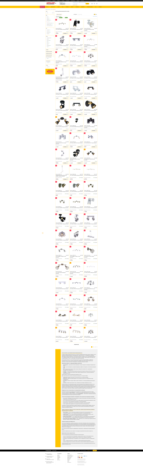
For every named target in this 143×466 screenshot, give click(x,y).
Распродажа (58, 457)
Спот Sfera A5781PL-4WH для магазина (90, 272)
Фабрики (58, 455)
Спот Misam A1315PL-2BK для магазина (62, 94)
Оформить (94, 450)
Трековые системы (49, 24)
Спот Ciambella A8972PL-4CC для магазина (89, 46)
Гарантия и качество (69, 456)
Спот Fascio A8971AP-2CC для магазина (76, 142)
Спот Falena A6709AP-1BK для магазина (62, 223)
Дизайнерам (73, 0)
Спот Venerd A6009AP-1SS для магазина (76, 191)
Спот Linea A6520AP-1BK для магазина (76, 29)
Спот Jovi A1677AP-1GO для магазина (90, 110)
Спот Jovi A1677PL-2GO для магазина (62, 126)
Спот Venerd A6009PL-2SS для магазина (62, 207)
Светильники (49, 20)
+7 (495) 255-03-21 (64, 4)
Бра (48, 16)
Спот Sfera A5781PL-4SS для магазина (76, 288)
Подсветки (48, 19)
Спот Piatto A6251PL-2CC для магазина (62, 304)
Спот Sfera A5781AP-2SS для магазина (76, 45)
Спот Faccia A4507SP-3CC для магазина (90, 240)
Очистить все (95, 16)
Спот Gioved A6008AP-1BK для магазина (76, 126)
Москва (64, 2)
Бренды (78, 0)
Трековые (48, 33)
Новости (68, 460)
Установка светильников (70, 455)
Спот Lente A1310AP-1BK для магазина (62, 110)
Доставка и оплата (47, 0)
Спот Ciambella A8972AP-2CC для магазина (61, 62)
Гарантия (54, 0)
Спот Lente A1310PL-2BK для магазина (76, 110)
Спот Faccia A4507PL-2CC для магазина (76, 240)
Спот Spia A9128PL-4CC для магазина (62, 337)
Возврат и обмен (69, 457)
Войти (97, 0)
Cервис (68, 453)
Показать (49, 71)
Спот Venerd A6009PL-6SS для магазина (90, 175)
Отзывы (63, 0)
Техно (48, 46)
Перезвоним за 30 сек (75, 2)
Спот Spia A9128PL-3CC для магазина (90, 61)
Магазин (61, 17)
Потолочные (49, 32)
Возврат (58, 0)
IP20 (48, 58)
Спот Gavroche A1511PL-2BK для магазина (89, 127)
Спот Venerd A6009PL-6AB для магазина (76, 175)
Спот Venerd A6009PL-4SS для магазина (62, 29)
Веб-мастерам (69, 458)
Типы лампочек (69, 462)
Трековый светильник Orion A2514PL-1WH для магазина (62, 78)
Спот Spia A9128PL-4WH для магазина (76, 337)
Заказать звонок (54, 450)
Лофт (48, 41)
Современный (49, 45)
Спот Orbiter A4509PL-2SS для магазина (90, 304)
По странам (58, 456)
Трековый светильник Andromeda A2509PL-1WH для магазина (61, 176)
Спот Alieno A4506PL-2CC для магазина (90, 223)
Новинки (58, 458)
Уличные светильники (50, 25)
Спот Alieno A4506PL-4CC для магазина (62, 240)
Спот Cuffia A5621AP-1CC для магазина (90, 142)
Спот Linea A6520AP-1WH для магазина (90, 207)
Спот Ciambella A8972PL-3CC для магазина (89, 289)
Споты (52, 9)
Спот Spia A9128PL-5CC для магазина (90, 337)
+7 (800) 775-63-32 (64, 3)
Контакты (82, 0)
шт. (89, 450)
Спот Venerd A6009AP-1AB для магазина (62, 191)
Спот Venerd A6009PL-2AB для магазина (90, 191)
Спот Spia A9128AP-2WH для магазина (76, 321)
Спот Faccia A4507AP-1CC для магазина (62, 45)
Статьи (68, 461)
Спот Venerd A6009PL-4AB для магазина (76, 207)
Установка (67, 0)
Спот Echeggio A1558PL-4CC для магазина (75, 257)
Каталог (49, 9)
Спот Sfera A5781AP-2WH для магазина (62, 288)
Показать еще (76, 344)
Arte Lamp (48, 62)
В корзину (65, 33)
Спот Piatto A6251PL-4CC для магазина (76, 304)
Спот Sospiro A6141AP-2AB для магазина (61, 273)
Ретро (48, 44)
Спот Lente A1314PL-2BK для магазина (90, 94)
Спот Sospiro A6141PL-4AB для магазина (75, 273)
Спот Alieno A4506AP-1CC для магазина (76, 223)
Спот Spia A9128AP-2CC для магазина (62, 321)
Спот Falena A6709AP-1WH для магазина (89, 30)
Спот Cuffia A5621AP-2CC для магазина (62, 159)
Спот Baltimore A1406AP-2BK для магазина (89, 159)
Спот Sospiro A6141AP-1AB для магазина (89, 257)
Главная (46, 9)
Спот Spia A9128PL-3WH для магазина (90, 321)
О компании (59, 453)
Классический (49, 40)
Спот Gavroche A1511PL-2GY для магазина (61, 143)
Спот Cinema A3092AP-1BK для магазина (75, 159)
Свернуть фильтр (59, 14)
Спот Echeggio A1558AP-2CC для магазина (61, 257)
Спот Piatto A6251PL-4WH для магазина (76, 61)
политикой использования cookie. (82, 462)
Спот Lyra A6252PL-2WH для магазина (76, 94)
